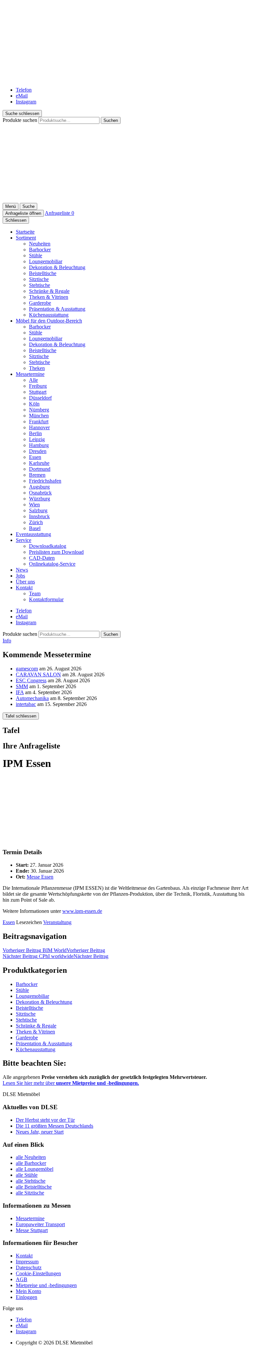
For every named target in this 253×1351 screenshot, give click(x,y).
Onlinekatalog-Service (52, 564)
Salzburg (38, 510)
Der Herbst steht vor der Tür (45, 1120)
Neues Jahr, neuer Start (40, 1132)
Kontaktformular (46, 599)
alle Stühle (27, 1175)
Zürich (36, 522)
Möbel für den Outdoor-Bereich (49, 321)
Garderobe (40, 303)
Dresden (37, 451)
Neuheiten (39, 243)
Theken (37, 368)
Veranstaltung (57, 922)
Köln (34, 404)
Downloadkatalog (47, 546)
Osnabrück (40, 492)
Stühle (35, 255)
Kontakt (24, 587)
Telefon (24, 90)
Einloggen (26, 1297)
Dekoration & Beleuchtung (57, 267)
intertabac (26, 704)
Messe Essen (40, 877)
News (22, 570)
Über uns (25, 581)
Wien (34, 504)
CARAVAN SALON (38, 674)
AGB (21, 1279)
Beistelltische (42, 273)
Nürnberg (39, 409)
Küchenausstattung (49, 315)
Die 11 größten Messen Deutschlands (54, 1126)
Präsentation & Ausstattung (57, 309)
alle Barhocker (31, 1163)
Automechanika (32, 698)
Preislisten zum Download (56, 552)
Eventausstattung (33, 534)
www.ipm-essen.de (82, 911)
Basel (35, 528)
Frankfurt (38, 421)
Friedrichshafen (45, 481)
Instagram (26, 101)
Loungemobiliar (45, 261)
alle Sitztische (30, 1193)
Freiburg (38, 386)
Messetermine (30, 374)
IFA (20, 692)
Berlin (35, 433)
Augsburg (39, 487)
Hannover (39, 427)
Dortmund (39, 469)
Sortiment (26, 237)
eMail (22, 96)
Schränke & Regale (49, 291)
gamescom (27, 668)
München (39, 415)
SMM (22, 686)
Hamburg (39, 445)
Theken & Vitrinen (48, 297)
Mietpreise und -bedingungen (46, 1285)
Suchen (110, 120)
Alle (33, 380)
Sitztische (39, 279)
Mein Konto (28, 1291)
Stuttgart (37, 392)
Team (35, 593)
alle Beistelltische (34, 1187)
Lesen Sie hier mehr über (71, 1083)
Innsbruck (39, 516)
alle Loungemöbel (34, 1169)
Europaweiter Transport (40, 1224)
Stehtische (39, 285)
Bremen (37, 475)
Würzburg (39, 498)
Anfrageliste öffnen (23, 213)
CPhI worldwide (55, 956)
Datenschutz (29, 1267)
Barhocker (40, 249)
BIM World (54, 950)
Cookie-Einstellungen (38, 1273)
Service (23, 540)
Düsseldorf (40, 398)
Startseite (25, 232)
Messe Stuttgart (32, 1230)
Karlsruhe (39, 463)
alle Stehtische (30, 1181)
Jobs (20, 575)
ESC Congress (31, 680)
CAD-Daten (42, 558)
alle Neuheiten (31, 1157)
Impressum (27, 1261)
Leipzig (37, 439)
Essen (35, 457)
